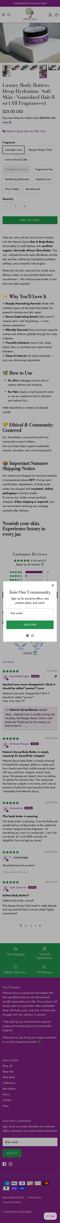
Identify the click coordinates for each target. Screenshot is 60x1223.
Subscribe (30, 624)
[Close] (52, 585)
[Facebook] (27, 635)
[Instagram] (32, 635)
